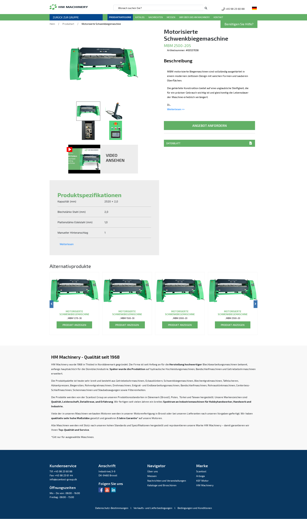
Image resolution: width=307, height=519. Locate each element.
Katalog (140, 17)
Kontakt (218, 17)
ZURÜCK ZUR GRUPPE (66, 17)
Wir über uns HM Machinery (194, 17)
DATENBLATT (173, 143)
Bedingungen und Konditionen (194, 507)
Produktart (68, 23)
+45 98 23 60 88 (235, 8)
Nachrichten (156, 17)
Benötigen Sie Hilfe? (238, 24)
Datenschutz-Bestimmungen (111, 507)
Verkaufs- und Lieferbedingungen (153, 507)
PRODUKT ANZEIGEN (74, 324)
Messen (171, 17)
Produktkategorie (120, 17)
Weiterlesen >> (176, 109)
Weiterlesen (67, 244)
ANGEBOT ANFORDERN (209, 125)
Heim (52, 23)
